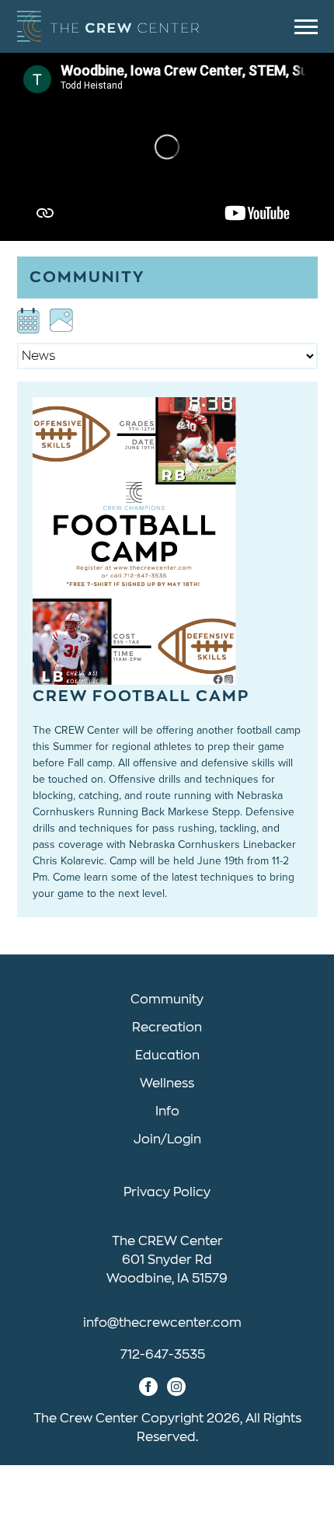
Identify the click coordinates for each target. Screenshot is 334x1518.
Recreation (167, 1027)
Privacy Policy (167, 1192)
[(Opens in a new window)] (28, 320)
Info (167, 1111)
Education (167, 1055)
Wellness (167, 1083)
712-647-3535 (162, 1355)
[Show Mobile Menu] (306, 26)
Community (167, 999)
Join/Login (167, 1139)
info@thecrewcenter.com (162, 1323)
